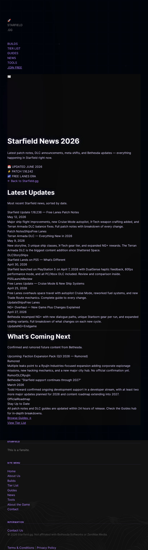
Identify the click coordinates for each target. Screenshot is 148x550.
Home (11, 471)
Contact (12, 509)
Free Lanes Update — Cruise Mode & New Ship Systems (45, 283)
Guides (12, 490)
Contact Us (15, 530)
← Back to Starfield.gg (22, 181)
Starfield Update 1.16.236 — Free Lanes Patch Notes (43, 212)
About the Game (18, 504)
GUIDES (12, 53)
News (11, 495)
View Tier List (16, 423)
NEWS (11, 58)
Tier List (12, 485)
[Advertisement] (74, 108)
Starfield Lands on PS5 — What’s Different (36, 260)
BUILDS (12, 44)
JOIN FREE (14, 67)
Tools (11, 499)
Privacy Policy (46, 547)
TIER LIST (13, 48)
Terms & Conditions (20, 547)
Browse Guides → (19, 418)
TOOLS (12, 62)
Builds (11, 481)
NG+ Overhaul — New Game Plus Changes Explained (43, 307)
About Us (13, 476)
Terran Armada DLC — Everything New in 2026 (39, 236)
